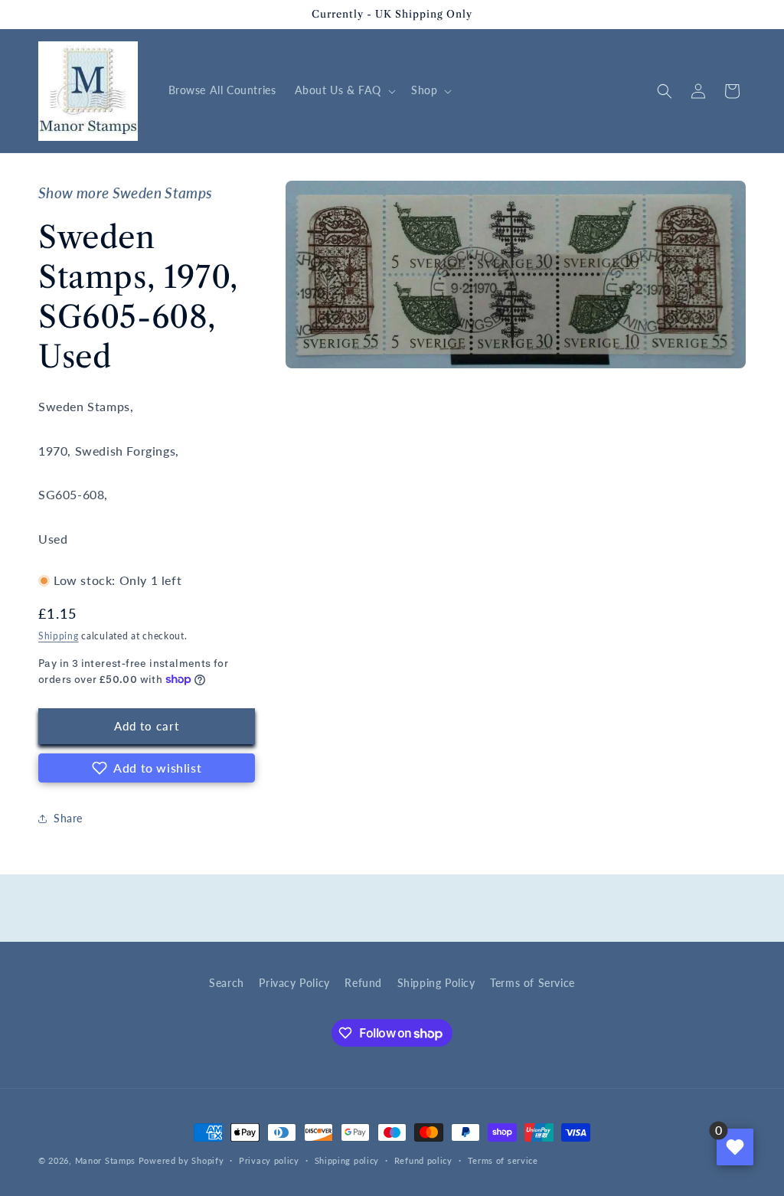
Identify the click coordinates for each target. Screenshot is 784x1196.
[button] (344, 90)
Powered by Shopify (181, 1160)
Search (226, 982)
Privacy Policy (294, 982)
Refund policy (423, 1160)
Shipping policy (347, 1160)
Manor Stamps (105, 1160)
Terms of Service (532, 982)
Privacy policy (269, 1160)
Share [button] (68, 818)
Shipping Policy (436, 982)
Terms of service (503, 1160)
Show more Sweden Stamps (125, 193)
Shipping (58, 636)
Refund (363, 982)
